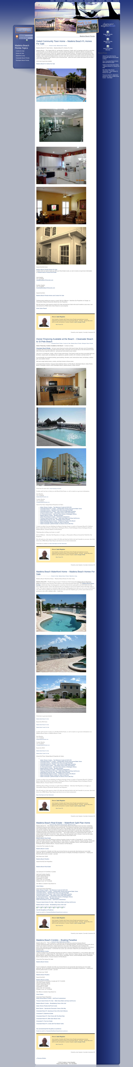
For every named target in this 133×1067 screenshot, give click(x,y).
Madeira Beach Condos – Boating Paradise (51, 515)
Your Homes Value (89, 1)
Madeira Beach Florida (62, 45)
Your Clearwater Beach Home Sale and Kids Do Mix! (110, 61)
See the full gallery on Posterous (44, 910)
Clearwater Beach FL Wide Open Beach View (48, 1018)
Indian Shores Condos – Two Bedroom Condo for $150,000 (56, 507)
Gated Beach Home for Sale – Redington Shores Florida (55, 519)
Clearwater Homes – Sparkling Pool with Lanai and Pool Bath (56, 510)
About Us (108, 1)
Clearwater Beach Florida (22, 58)
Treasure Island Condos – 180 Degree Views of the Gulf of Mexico (57, 512)
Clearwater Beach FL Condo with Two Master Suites (50, 1023)
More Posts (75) (59, 324)
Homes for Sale (20, 53)
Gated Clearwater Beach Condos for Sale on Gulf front (54, 522)
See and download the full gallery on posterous (48, 1028)
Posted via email (40, 912)
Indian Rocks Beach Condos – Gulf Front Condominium (55, 517)
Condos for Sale (20, 51)
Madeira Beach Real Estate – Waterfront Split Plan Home (63, 823)
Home (52, 1)
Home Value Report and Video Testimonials (58, 543)
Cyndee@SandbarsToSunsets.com (45, 288)
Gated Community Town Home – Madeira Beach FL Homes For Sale (111, 66)
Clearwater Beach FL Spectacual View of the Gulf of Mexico (52, 1011)
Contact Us (116, 1)
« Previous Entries (41, 1058)
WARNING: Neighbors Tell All (75, 1)
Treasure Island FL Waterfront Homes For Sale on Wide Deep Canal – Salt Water (111, 76)
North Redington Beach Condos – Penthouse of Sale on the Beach (57, 521)
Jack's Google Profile (79, 322)
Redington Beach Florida (22, 60)
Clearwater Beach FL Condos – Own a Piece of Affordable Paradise (58, 511)
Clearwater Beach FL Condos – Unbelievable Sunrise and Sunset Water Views (61, 508)
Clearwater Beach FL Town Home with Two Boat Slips (50, 1016)
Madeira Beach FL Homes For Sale (45, 63)
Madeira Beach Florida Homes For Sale (46, 269)
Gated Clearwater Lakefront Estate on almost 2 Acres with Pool (56, 523)
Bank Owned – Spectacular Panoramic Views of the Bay (51, 1008)
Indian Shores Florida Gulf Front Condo (46, 1006)
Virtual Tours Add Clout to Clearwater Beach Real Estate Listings (110, 57)
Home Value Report (41, 308)
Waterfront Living (20, 55)
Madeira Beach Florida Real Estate (47, 272)
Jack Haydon (60, 316)
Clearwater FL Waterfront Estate (44, 1013)
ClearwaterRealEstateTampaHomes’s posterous (57, 912)
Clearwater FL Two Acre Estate (44, 1021)
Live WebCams (100, 1)
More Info (108, 35)
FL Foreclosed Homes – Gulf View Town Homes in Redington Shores (58, 514)
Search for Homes (60, 1)
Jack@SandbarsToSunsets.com (44, 280)
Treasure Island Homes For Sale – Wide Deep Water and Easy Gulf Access (60, 518)
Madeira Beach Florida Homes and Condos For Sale (50, 295)
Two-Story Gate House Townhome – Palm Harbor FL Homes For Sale (110, 71)
